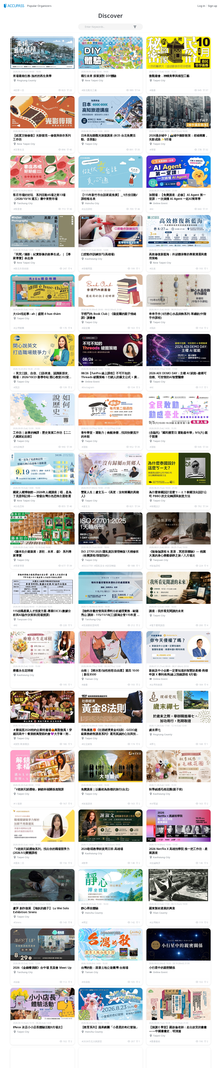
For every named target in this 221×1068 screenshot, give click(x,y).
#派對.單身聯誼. (22, 744)
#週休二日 (19, 862)
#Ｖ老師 (18, 803)
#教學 (85, 862)
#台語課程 (87, 208)
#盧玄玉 (86, 506)
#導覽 (153, 149)
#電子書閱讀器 (157, 625)
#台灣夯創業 (156, 684)
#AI (151, 208)
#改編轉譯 (155, 862)
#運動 (85, 446)
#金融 (17, 981)
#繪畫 (85, 684)
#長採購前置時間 (90, 625)
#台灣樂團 (19, 327)
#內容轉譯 (19, 446)
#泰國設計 (155, 506)
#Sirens (17, 922)
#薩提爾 (86, 327)
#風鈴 (153, 327)
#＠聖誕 (154, 803)
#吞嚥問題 (87, 268)
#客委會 (18, 208)
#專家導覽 (19, 565)
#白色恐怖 (19, 506)
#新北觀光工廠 (89, 90)
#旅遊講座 (87, 803)
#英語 (17, 387)
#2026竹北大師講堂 (92, 1041)
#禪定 (85, 922)
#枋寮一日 (19, 90)
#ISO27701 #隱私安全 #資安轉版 (99, 565)
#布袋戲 (86, 981)
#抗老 (153, 268)
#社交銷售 (87, 744)
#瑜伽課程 (155, 565)
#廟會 (153, 90)
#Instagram (88, 387)
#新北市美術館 (21, 268)
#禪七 (153, 744)
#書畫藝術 (155, 1041)
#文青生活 (19, 149)
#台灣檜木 (155, 922)
